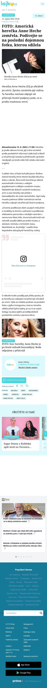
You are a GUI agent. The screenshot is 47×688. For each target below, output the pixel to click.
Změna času (37, 578)
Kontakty (27, 636)
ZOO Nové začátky (16, 586)
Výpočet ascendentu (14, 601)
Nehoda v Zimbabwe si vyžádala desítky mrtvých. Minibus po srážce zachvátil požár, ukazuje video (22, 544)
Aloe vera (12, 597)
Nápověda (27, 646)
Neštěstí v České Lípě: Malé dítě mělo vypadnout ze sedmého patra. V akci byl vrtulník (22, 532)
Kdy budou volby (30, 582)
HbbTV (8, 636)
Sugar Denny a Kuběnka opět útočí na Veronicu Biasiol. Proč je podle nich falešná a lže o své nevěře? (19, 445)
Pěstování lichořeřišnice (28, 597)
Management (28, 624)
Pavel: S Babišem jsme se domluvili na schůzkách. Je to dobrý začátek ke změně (23, 520)
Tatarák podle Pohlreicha (29, 593)
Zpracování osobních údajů (31, 641)
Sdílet (38, 16)
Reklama (9, 632)
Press (26, 628)
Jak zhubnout (14, 575)
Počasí (19, 582)
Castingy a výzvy (29, 632)
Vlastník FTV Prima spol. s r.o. (12, 651)
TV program (25, 578)
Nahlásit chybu (11, 656)
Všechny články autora (27, 367)
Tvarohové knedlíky (33, 601)
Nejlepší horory (11, 578)
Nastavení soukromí (31, 656)
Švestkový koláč (32, 605)
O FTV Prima (10, 624)
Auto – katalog (32, 586)
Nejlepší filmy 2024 (30, 575)
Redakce (27, 650)
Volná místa (10, 628)
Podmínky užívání (12, 640)
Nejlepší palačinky (15, 605)
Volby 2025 (33, 590)
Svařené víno (12, 593)
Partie (12, 582)
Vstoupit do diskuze (16, 380)
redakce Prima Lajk (10, 21)
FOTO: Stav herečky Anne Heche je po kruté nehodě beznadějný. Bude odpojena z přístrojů (21, 347)
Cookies (8, 646)
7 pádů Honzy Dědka (17, 590)
